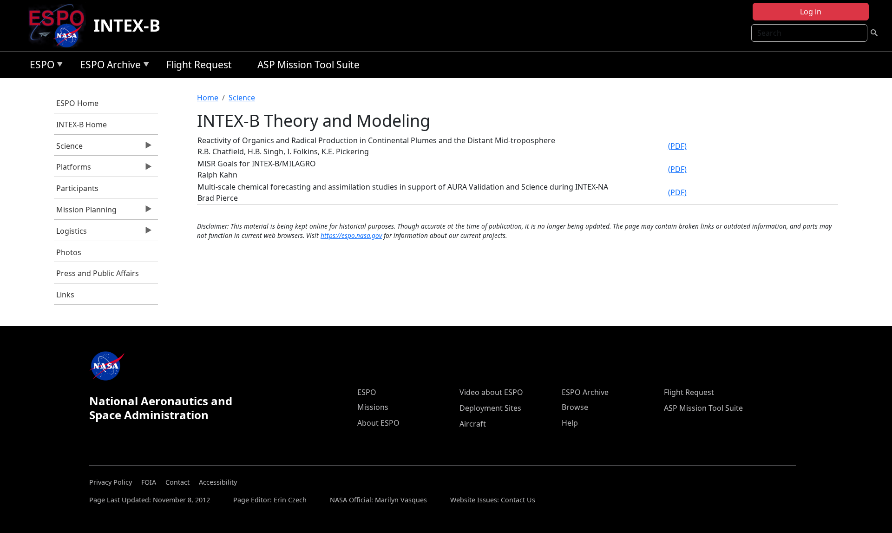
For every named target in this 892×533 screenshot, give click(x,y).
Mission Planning (85, 211)
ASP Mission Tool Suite (308, 64)
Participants (77, 188)
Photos (68, 252)
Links (65, 295)
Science (68, 148)
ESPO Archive (108, 66)
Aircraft (472, 424)
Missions (372, 407)
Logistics (70, 233)
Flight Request (199, 64)
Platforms (72, 169)
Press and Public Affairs (97, 273)
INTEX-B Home (81, 124)
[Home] (60, 25)
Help (570, 423)
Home (207, 97)
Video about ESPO (491, 392)
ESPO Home (77, 103)
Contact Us (518, 499)
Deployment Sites (490, 408)
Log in (810, 12)
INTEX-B (126, 25)
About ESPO (378, 423)
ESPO (39, 66)
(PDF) (677, 146)
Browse (575, 407)
